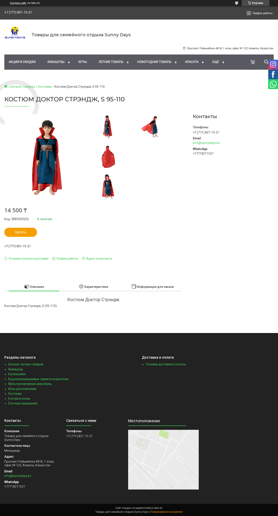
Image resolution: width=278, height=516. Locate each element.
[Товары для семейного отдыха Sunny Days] (15, 35)
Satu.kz (158, 507)
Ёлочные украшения (22, 403)
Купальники (16, 374)
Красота (192, 62)
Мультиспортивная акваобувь (30, 384)
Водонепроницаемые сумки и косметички (38, 379)
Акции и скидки (22, 62)
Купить (20, 232)
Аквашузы (56, 62)
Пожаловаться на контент (167, 511)
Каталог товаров (22, 86)
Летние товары (111, 62)
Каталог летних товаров (25, 364)
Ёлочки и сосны (19, 398)
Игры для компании (22, 389)
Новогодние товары (154, 62)
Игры (82, 62)
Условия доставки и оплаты (166, 364)
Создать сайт (18, 3)
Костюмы (44, 86)
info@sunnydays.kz (206, 143)
